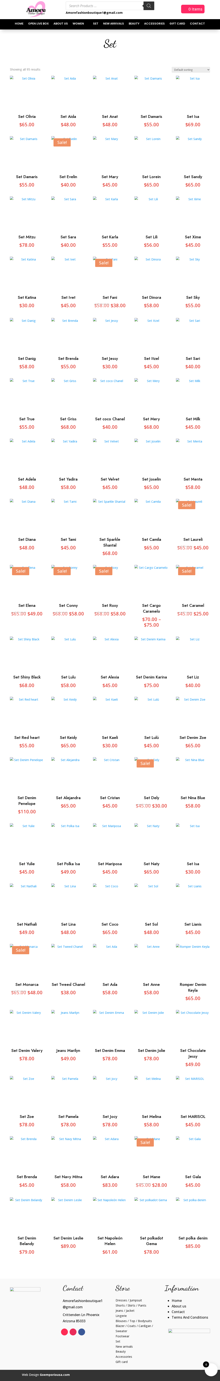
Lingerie (121, 1316)
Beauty (134, 24)
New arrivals (113, 24)
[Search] (149, 6)
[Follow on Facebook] (81, 1332)
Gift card (177, 24)
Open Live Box (38, 24)
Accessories (154, 24)
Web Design (46, 1375)
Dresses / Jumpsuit (129, 1300)
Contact (197, 24)
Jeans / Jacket (125, 1311)
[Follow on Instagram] (73, 1332)
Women (78, 24)
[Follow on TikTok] (64, 1332)
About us (60, 24)
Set (95, 24)
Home (19, 24)
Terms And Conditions (190, 1317)
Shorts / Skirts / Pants (131, 1305)
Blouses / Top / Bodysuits (134, 1321)
